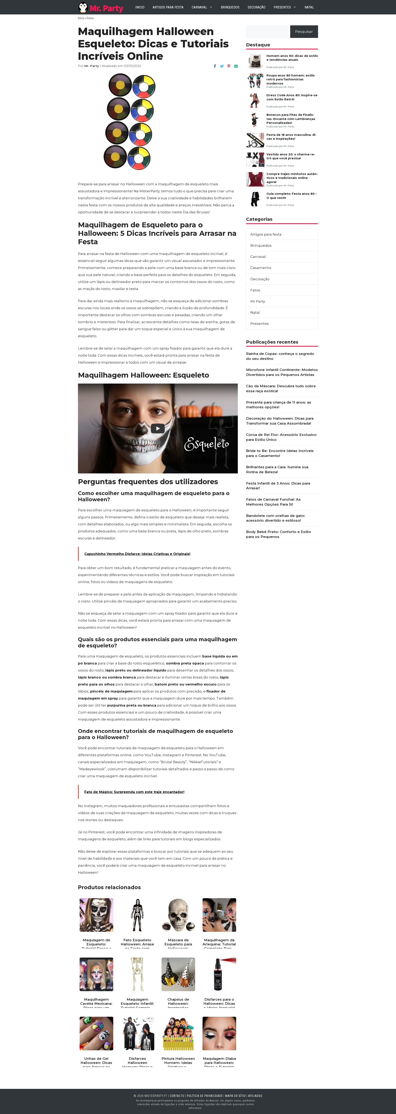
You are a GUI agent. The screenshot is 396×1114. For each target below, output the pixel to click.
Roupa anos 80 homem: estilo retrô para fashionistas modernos (290, 79)
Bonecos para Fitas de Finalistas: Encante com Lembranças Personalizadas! (290, 119)
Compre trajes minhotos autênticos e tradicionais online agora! (292, 178)
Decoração (256, 7)
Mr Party (257, 301)
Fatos (90, 18)
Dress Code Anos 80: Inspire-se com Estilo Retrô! (291, 97)
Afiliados (255, 1096)
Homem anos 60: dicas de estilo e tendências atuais (292, 58)
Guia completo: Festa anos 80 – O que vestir (291, 196)
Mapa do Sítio (235, 1096)
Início (81, 18)
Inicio (139, 7)
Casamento (260, 268)
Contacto (177, 1096)
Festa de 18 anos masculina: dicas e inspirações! (291, 137)
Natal (309, 7)
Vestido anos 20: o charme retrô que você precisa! (290, 156)
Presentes (282, 7)
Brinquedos (230, 7)
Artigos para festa (168, 7)
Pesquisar (304, 31)
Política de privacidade (205, 1096)
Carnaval (199, 7)
